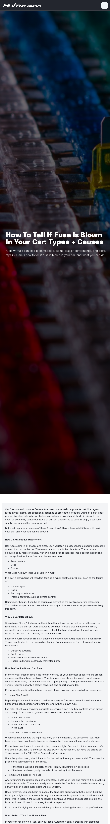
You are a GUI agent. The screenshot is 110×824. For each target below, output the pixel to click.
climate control (48, 596)
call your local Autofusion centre (56, 821)
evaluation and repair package (51, 681)
